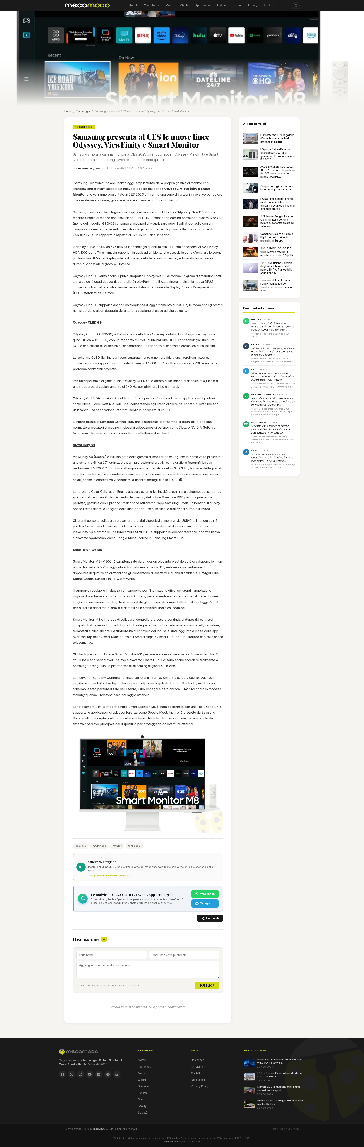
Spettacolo (202, 5)
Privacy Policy (200, 1086)
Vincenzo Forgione (88, 168)
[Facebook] (62, 1074)
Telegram (206, 903)
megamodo (99, 846)
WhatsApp (207, 893)
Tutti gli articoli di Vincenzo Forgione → (109, 875)
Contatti (196, 1073)
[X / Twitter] (71, 1074)
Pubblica (207, 985)
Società (269, 5)
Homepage (197, 1060)
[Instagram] (80, 1074)
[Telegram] (107, 1074)
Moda (169, 5)
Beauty (252, 5)
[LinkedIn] (98, 1074)
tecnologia (134, 846)
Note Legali (198, 1079)
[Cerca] (296, 5)
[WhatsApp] (117, 1074)
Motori (133, 5)
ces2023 (80, 846)
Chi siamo (197, 1066)
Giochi (184, 5)
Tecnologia (151, 5)
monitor (117, 846)
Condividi (212, 918)
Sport (237, 5)
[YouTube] (89, 1074)
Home (67, 111)
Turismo (222, 5)
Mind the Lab (171, 1141)
